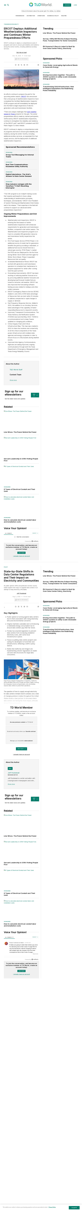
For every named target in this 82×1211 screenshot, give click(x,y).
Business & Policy (53, 15)
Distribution (31, 15)
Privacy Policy (52, 1207)
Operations (41, 15)
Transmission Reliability (11, 24)
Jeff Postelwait (21, 593)
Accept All (74, 1207)
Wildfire (64, 15)
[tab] (8, 533)
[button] (5, 5)
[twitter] (21, 65)
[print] (38, 65)
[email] (27, 65)
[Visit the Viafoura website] (34, 541)
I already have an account (21, 556)
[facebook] (15, 65)
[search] (8, 5)
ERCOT (23, 96)
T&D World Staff (21, 52)
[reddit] (24, 65)
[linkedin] (18, 65)
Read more (35, 953)
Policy (6, 567)
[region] (21, 537)
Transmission (19, 15)
